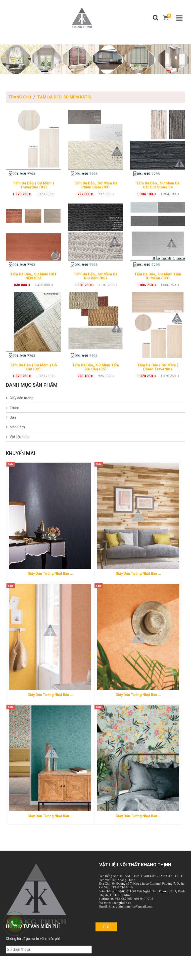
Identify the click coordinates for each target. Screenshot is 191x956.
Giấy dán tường (21, 398)
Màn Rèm (17, 427)
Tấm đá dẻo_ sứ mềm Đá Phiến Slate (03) (95, 184)
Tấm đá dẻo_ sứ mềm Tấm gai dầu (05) (95, 366)
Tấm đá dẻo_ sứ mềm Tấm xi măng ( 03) (157, 275)
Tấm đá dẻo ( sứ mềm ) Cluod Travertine (157, 366)
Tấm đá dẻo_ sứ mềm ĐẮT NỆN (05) (33, 275)
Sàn (13, 417)
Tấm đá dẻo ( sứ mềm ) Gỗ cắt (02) (33, 366)
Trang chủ (19, 97)
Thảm (14, 408)
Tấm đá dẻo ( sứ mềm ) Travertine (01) (33, 184)
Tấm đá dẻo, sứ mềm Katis (64, 97)
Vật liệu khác (19, 437)
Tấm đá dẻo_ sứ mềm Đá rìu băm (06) (95, 275)
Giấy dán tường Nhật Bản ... (138, 573)
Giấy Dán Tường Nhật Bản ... (50, 573)
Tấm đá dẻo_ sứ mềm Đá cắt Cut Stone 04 (158, 184)
